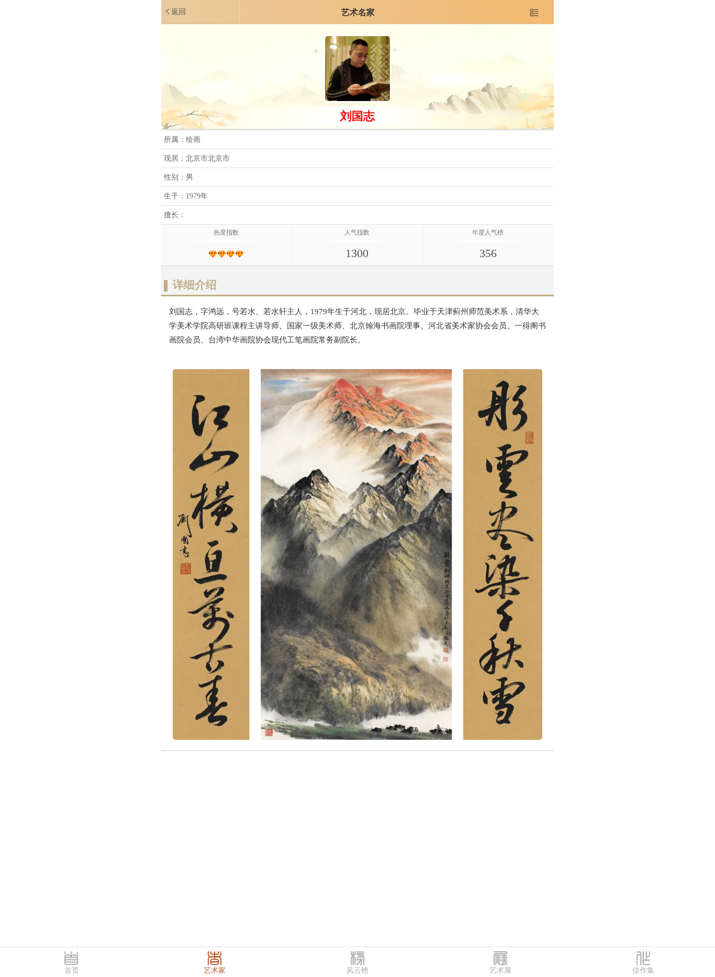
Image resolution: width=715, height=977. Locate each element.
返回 (175, 11)
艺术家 (215, 970)
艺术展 (500, 970)
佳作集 (643, 970)
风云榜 (357, 970)
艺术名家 (358, 12)
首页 (71, 970)
